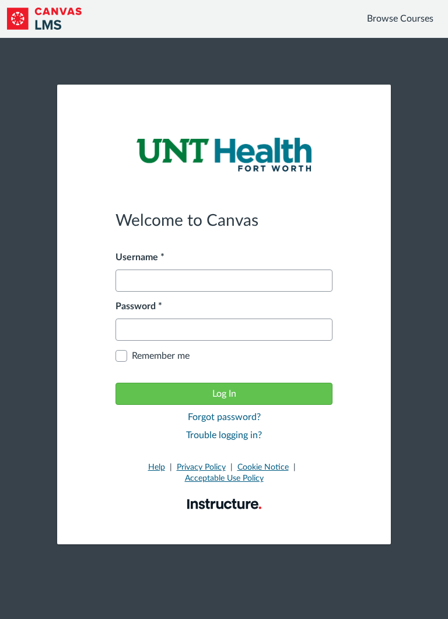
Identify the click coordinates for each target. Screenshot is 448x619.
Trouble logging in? (224, 435)
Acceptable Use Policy (224, 478)
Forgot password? (224, 417)
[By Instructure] (224, 503)
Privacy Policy (201, 467)
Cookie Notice (263, 467)
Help (156, 467)
